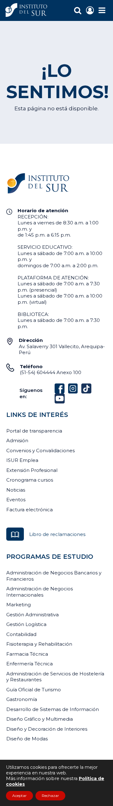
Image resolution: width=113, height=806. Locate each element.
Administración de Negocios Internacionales (39, 592)
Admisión (17, 440)
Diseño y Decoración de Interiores (46, 729)
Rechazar (50, 795)
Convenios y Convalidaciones (40, 450)
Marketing (18, 605)
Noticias (15, 490)
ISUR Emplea (22, 460)
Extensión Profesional (31, 470)
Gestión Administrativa (32, 615)
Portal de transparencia (34, 431)
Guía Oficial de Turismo (33, 690)
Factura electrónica (29, 510)
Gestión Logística (26, 624)
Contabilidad (21, 634)
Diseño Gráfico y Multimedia (39, 719)
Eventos (15, 500)
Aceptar (19, 795)
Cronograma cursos (29, 480)
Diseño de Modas (27, 739)
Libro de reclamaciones (57, 534)
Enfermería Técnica (29, 664)
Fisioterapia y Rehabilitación (39, 644)
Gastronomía (21, 699)
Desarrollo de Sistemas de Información (52, 709)
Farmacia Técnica (27, 654)
